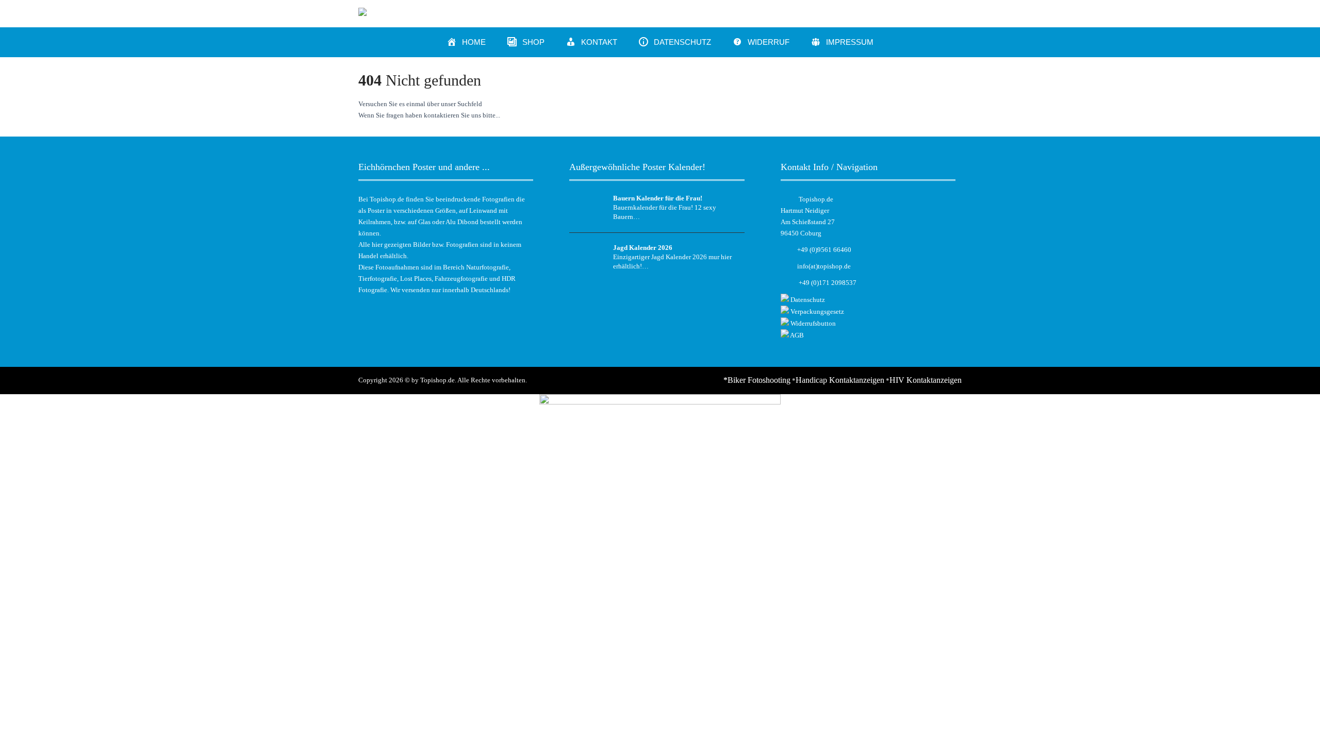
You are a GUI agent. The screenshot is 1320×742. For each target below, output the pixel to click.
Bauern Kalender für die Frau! (657, 198)
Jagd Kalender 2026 (642, 247)
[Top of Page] (1290, 720)
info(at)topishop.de (824, 266)
